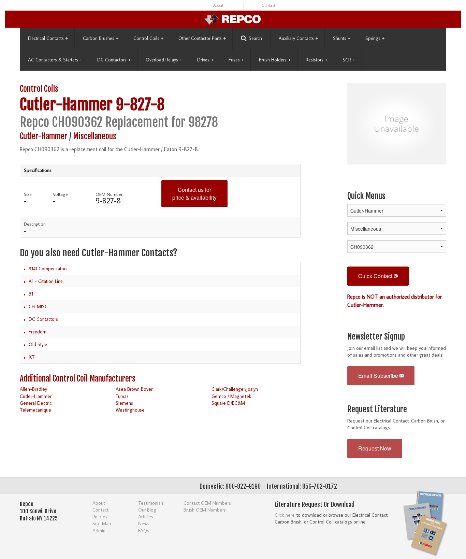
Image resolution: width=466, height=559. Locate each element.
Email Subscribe (378, 375)
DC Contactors (114, 60)
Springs (374, 38)
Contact (268, 5)
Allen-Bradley (33, 389)
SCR (349, 60)
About (218, 5)
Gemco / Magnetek (231, 396)
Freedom (37, 332)
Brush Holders (275, 60)
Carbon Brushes (100, 38)
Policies (99, 516)
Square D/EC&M (228, 403)
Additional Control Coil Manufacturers (77, 379)
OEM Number (109, 194)
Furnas (122, 396)
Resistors (316, 60)
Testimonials (151, 503)
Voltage (60, 194)
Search (255, 38)
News (143, 523)
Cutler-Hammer (66, 104)
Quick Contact (376, 276)
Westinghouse (130, 409)
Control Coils (148, 38)
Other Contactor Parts (202, 38)
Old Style (38, 344)
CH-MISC (38, 306)
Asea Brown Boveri (135, 389)
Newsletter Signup (376, 337)
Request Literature (377, 409)
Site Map (101, 523)
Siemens (124, 403)
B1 (31, 294)
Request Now (374, 448)
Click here (285, 515)
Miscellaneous (94, 136)
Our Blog (147, 509)
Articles (145, 516)
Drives (205, 60)
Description (35, 224)
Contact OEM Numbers (207, 503)
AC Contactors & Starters (55, 60)
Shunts (341, 38)
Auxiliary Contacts (298, 38)
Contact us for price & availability (194, 193)
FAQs (143, 530)
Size (28, 194)
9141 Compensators (48, 269)
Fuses (236, 60)
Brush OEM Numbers (205, 509)
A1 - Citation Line (46, 281)
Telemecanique (35, 409)
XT (32, 357)
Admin (98, 530)
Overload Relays (164, 60)
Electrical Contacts (48, 38)
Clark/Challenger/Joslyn (235, 389)
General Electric (36, 403)
